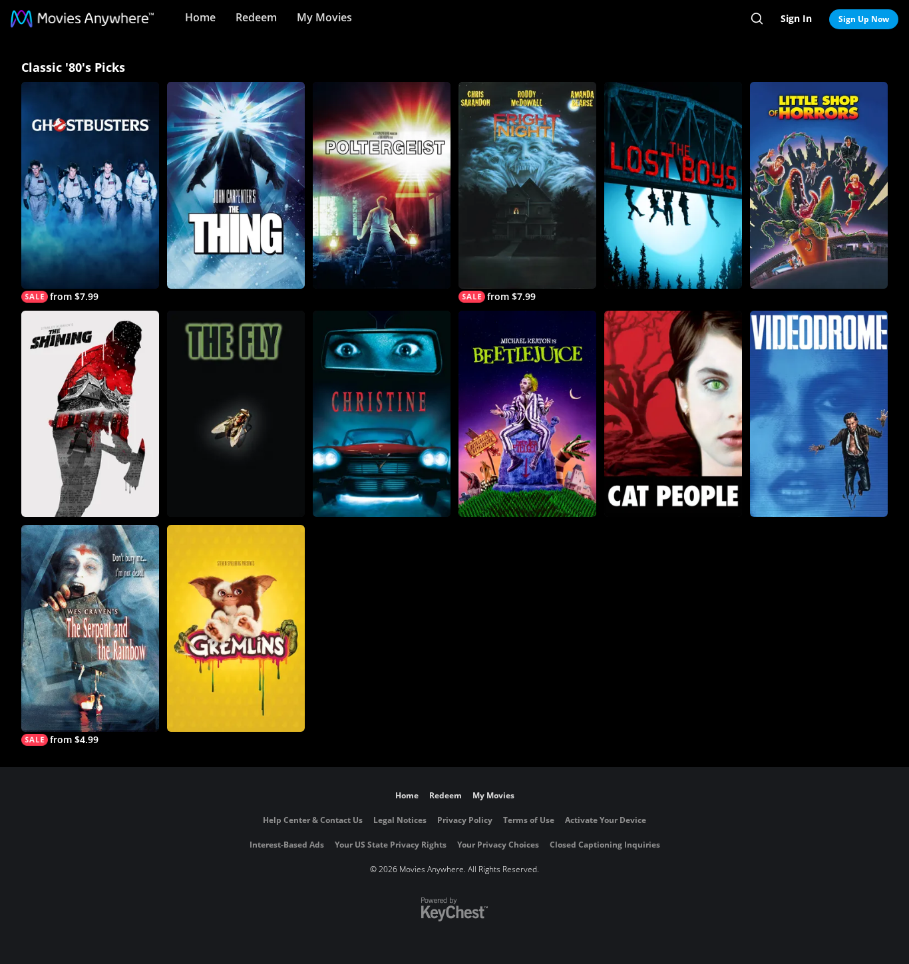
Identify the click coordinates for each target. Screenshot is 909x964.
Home (200, 17)
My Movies (324, 17)
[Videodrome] (819, 414)
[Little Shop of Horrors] (819, 185)
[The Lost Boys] (673, 185)
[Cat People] (673, 414)
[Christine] (382, 414)
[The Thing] (236, 185)
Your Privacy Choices (498, 844)
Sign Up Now (863, 19)
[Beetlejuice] (527, 414)
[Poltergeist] (382, 185)
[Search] (757, 18)
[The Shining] (90, 414)
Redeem (256, 17)
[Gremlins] (236, 628)
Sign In (796, 18)
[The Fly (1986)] (236, 414)
